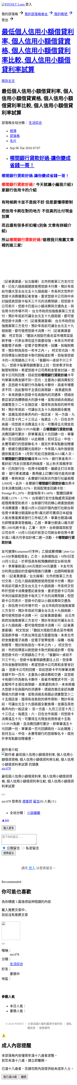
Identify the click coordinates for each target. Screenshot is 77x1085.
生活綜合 (35, 123)
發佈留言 (8, 853)
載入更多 (8, 828)
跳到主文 (8, 81)
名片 (13, 141)
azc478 (6, 768)
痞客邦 (27, 801)
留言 (36, 801)
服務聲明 (44, 1027)
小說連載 (33, 813)
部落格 (15, 136)
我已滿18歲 (10, 1076)
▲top (5, 820)
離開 (23, 1076)
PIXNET (19, 1023)
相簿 (13, 131)
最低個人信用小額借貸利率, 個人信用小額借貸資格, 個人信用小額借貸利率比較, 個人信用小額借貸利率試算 (38, 50)
